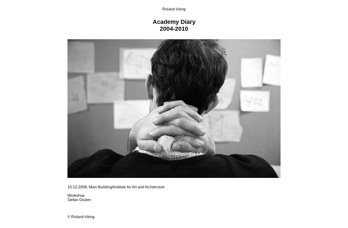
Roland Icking (174, 9)
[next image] (174, 177)
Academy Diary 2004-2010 (174, 25)
